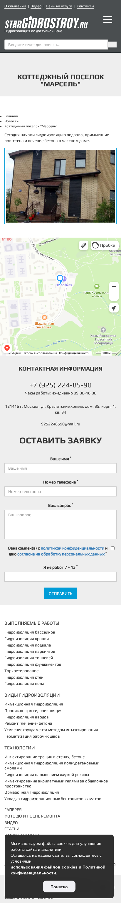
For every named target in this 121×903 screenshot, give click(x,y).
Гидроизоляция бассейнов (29, 632)
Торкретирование (21, 670)
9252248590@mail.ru (60, 424)
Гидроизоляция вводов (26, 717)
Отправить (60, 593)
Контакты (85, 6)
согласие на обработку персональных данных (61, 554)
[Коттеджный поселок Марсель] (60, 186)
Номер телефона (60, 481)
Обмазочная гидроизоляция (31, 792)
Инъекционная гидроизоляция (33, 704)
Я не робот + (60, 567)
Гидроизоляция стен (23, 677)
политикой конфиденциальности (72, 548)
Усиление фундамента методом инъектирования (51, 729)
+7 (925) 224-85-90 (60, 385)
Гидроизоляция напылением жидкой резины (46, 774)
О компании (15, 6)
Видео (36, 6)
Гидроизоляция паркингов (29, 651)
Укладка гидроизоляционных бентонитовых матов (52, 798)
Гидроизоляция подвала (27, 645)
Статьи (11, 828)
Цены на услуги (59, 6)
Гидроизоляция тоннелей (28, 657)
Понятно (59, 886)
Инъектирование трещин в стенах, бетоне (44, 756)
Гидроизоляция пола (24, 683)
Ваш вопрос (60, 505)
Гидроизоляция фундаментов (32, 664)
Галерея (13, 809)
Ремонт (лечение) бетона (28, 723)
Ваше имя (60, 458)
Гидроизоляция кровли (26, 638)
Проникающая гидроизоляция (33, 710)
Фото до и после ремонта (32, 816)
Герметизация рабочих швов (32, 736)
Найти (112, 44)
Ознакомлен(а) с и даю (57, 551)
